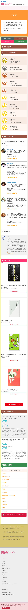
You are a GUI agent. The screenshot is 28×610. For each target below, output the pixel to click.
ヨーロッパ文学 (5, 479)
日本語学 (4, 501)
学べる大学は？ (8, 38)
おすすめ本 (8, 41)
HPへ (10, 253)
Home (3, 561)
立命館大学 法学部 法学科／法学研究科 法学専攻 (17, 188)
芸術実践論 (4, 492)
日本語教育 (4, 504)
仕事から (4, 570)
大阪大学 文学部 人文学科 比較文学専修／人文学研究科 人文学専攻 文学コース (17, 203)
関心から (4, 563)
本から (3, 574)
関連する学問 (21, 41)
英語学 (3, 507)
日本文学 (4, 473)
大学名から (4, 577)
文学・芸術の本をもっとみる (15, 404)
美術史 (3, 489)
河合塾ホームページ (6, 592)
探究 (3, 579)
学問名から (4, 565)
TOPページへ (6, 607)
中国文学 (4, 482)
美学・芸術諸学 (5, 485)
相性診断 (4, 581)
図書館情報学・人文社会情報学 (8, 495)
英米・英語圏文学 (6, 476)
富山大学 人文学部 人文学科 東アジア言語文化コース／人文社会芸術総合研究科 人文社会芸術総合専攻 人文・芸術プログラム (17, 170)
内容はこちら (14, 291)
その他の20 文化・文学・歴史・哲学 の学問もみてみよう (13, 514)
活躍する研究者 (20, 38)
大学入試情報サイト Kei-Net (8, 594)
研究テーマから (5, 572)
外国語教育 (4, 511)
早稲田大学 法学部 (17, 154)
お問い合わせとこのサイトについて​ (9, 583)
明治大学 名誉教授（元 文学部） (17, 219)
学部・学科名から (6, 568)
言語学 (3, 498)
